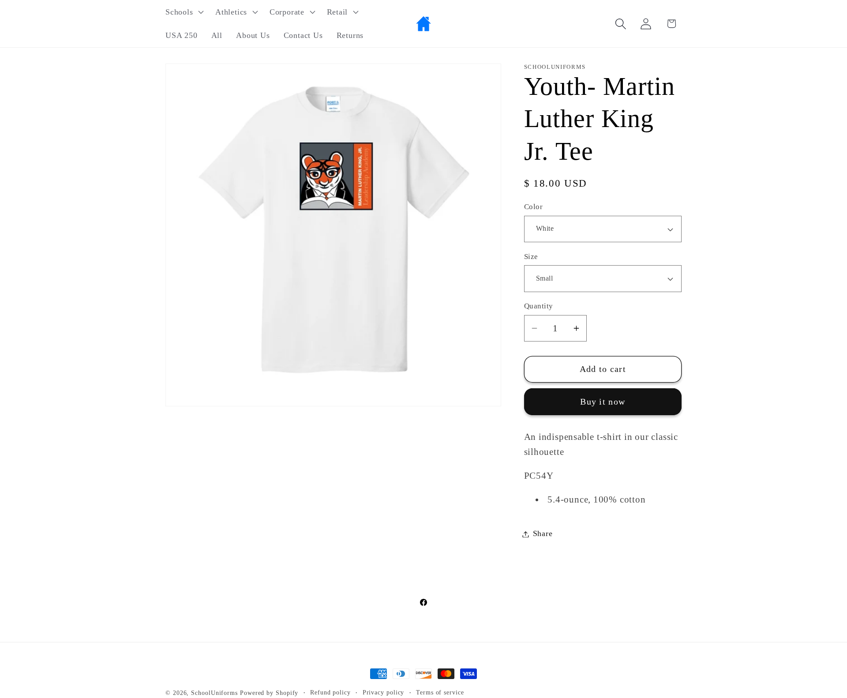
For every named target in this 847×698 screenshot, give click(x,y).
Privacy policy (384, 692)
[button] (183, 12)
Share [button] (543, 533)
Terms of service (440, 692)
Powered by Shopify (269, 692)
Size (531, 256)
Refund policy (330, 692)
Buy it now (602, 401)
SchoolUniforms (214, 692)
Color (533, 207)
